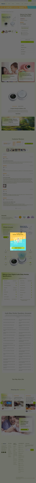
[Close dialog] (25, 233)
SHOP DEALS (18, 248)
